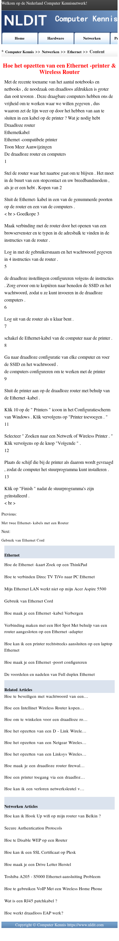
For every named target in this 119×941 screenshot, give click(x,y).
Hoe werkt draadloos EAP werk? (33, 913)
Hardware (55, 38)
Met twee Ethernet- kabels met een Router (35, 522)
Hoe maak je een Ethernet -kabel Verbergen (43, 613)
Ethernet (74, 51)
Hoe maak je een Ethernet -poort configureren (45, 662)
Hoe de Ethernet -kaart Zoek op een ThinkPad (45, 564)
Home (20, 38)
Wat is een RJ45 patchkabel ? (30, 900)
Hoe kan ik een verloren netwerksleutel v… (44, 788)
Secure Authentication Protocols (33, 828)
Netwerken (92, 38)
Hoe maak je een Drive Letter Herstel (37, 864)
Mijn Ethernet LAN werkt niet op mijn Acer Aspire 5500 (55, 589)
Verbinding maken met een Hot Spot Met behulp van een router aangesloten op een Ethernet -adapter (55, 628)
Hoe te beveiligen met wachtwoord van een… (46, 696)
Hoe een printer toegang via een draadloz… (44, 777)
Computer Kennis (19, 51)
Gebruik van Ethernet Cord (23, 540)
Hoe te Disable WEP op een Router (35, 840)
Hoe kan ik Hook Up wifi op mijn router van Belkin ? (52, 816)
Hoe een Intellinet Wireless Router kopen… (44, 708)
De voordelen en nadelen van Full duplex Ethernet (49, 674)
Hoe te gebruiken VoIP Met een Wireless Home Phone (53, 888)
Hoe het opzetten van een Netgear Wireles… (45, 742)
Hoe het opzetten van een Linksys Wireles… (45, 754)
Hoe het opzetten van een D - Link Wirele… (45, 731)
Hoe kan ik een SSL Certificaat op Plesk (40, 852)
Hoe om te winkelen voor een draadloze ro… (46, 719)
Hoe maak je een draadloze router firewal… (44, 765)
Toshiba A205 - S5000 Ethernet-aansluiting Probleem (52, 876)
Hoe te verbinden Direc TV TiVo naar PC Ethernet (49, 576)
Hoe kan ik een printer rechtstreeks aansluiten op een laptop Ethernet (58, 647)
